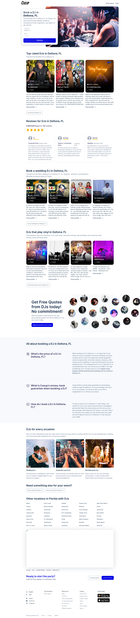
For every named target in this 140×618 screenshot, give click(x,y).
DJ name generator (67, 601)
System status (84, 598)
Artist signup (110, 3)
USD (29, 594)
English (31, 592)
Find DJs (64, 596)
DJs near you (65, 603)
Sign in (82, 608)
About (81, 601)
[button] (34, 113)
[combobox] (32, 30)
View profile (30, 107)
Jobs (81, 603)
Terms (43, 615)
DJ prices (64, 606)
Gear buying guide (67, 598)
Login (117, 3)
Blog (63, 593)
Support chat (83, 596)
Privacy (50, 615)
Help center (83, 593)
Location (26, 28)
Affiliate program (66, 608)
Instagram (32, 603)
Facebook (32, 601)
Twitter (31, 598)
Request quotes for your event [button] (42, 325)
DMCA (56, 615)
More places (47, 593)
